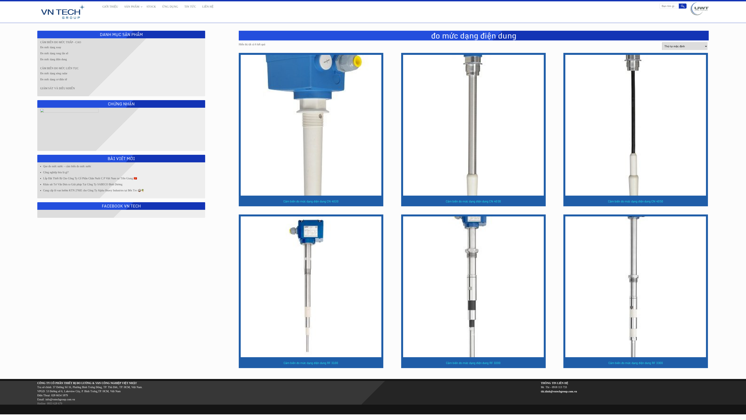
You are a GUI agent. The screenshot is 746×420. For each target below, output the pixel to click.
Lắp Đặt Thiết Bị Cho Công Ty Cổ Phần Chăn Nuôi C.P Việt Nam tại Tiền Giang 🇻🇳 (90, 178)
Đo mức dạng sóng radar (53, 73)
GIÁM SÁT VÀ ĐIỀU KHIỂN (57, 88)
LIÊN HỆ (208, 6)
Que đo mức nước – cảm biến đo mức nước (67, 166)
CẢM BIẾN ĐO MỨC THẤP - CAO (60, 42)
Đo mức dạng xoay (50, 47)
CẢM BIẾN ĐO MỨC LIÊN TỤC (59, 68)
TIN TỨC (190, 6)
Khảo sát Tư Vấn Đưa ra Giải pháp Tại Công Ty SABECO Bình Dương (82, 184)
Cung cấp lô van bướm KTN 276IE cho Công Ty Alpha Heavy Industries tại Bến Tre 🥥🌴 (93, 190)
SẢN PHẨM (131, 6)
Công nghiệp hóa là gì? (56, 172)
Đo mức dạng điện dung (53, 59)
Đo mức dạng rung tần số (54, 53)
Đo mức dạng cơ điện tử (53, 79)
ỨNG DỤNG (170, 6)
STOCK (151, 6)
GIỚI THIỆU (110, 6)
